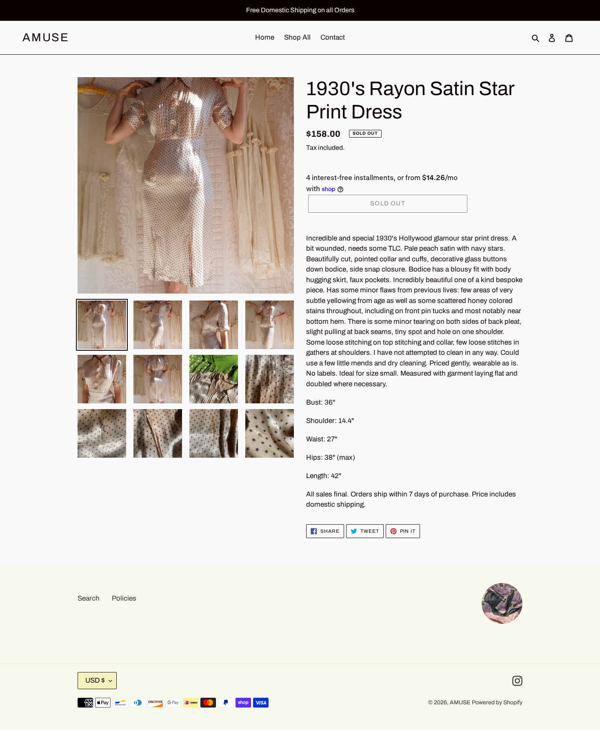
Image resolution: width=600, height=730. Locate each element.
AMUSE (45, 37)
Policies (124, 598)
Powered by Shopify (497, 702)
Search (89, 598)
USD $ (95, 680)
